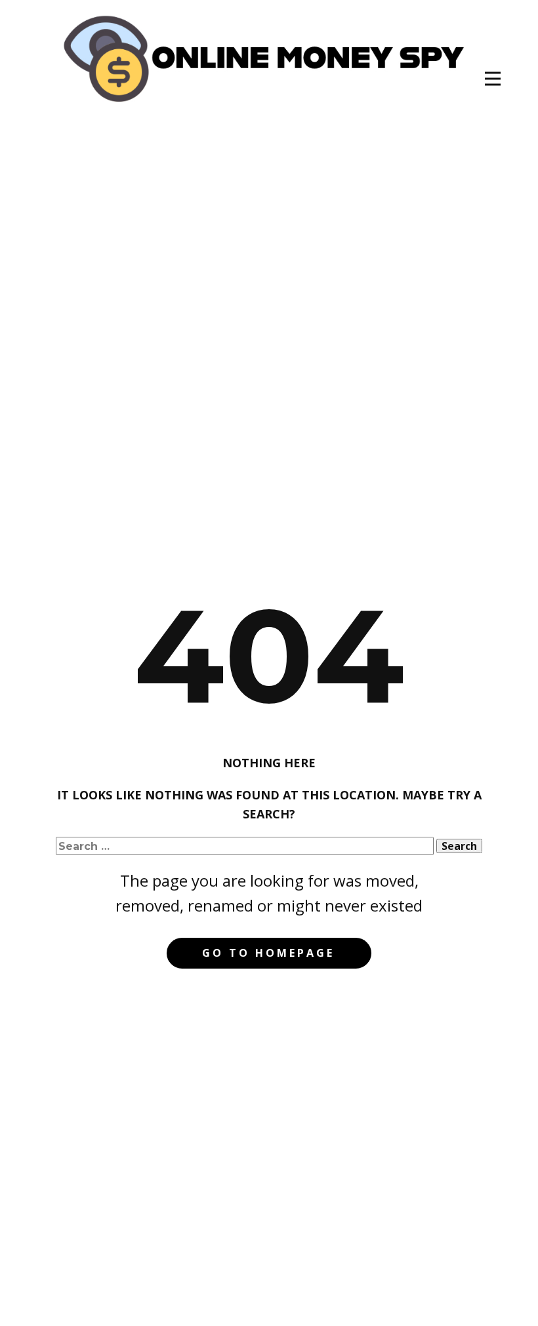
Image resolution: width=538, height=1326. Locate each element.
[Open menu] (492, 78)
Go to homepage (268, 953)
